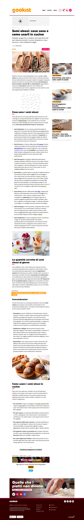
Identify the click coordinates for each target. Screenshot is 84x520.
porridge (30, 404)
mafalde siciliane (19, 169)
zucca (41, 144)
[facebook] (24, 494)
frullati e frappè (37, 214)
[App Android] (20, 517)
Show (55, 10)
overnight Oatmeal (40, 404)
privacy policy (39, 505)
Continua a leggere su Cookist (31, 449)
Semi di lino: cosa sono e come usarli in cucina (61, 79)
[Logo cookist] (21, 10)
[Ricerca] (60, 10)
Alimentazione (15, 455)
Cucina (29, 455)
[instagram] (17, 494)
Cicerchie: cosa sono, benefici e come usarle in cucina (61, 136)
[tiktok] (13, 494)
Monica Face (18, 45)
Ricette (49, 10)
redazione (38, 509)
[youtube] (21, 494)
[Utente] (67, 10)
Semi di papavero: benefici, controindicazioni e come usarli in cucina (61, 107)
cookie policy (39, 507)
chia (38, 191)
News (43, 10)
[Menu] (70, 10)
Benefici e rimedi (23, 455)
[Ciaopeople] (71, 517)
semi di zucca (18, 148)
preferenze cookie (40, 511)
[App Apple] (13, 517)
